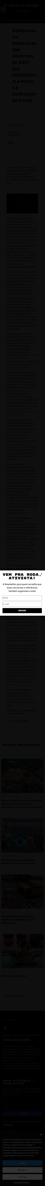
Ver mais (22, 1177)
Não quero (22, 1170)
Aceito (22, 1163)
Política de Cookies (21, 1182)
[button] (41, 1134)
